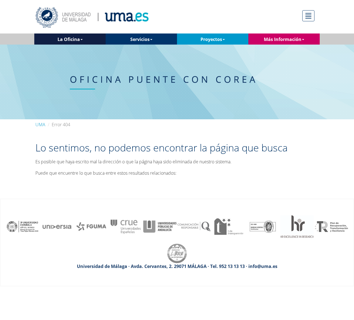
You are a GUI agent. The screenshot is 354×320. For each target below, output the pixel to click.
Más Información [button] (282, 39)
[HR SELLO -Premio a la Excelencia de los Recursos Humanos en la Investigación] (297, 226)
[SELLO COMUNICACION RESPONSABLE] (194, 226)
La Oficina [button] (69, 39)
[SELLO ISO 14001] (262, 226)
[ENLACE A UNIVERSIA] (57, 226)
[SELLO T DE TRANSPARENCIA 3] (228, 226)
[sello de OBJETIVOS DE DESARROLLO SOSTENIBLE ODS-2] (22, 226)
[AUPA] (159, 226)
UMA (40, 125)
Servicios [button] (140, 39)
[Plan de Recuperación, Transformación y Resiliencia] (331, 226)
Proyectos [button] (211, 39)
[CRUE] (125, 226)
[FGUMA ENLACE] (91, 226)
